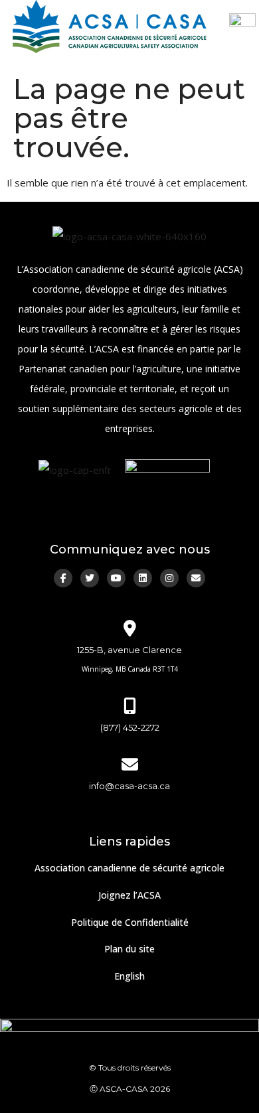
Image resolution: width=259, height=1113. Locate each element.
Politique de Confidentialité (130, 922)
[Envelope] (196, 578)
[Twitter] (89, 578)
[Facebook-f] (63, 578)
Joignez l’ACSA (129, 895)
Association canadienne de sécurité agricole (129, 867)
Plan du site (129, 948)
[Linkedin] (142, 578)
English (129, 976)
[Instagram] (169, 578)
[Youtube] (116, 578)
